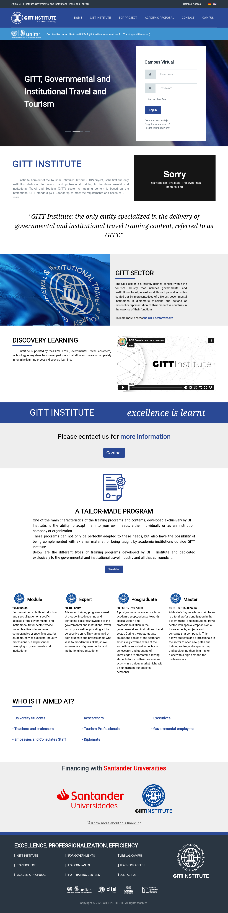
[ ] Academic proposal (30, 875)
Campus (208, 17)
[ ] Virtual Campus (130, 855)
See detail (114, 569)
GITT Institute (100, 17)
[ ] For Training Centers (82, 875)
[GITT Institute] (34, 17)
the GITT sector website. (158, 318)
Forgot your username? (157, 124)
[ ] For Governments (80, 855)
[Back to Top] (215, 900)
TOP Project (128, 17)
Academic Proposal (159, 17)
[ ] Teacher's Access (131, 865)
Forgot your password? (157, 127)
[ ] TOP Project (25, 865)
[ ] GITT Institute (26, 855)
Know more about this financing (115, 823)
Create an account (155, 120)
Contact (188, 17)
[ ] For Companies (77, 865)
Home (78, 17)
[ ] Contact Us (126, 875)
